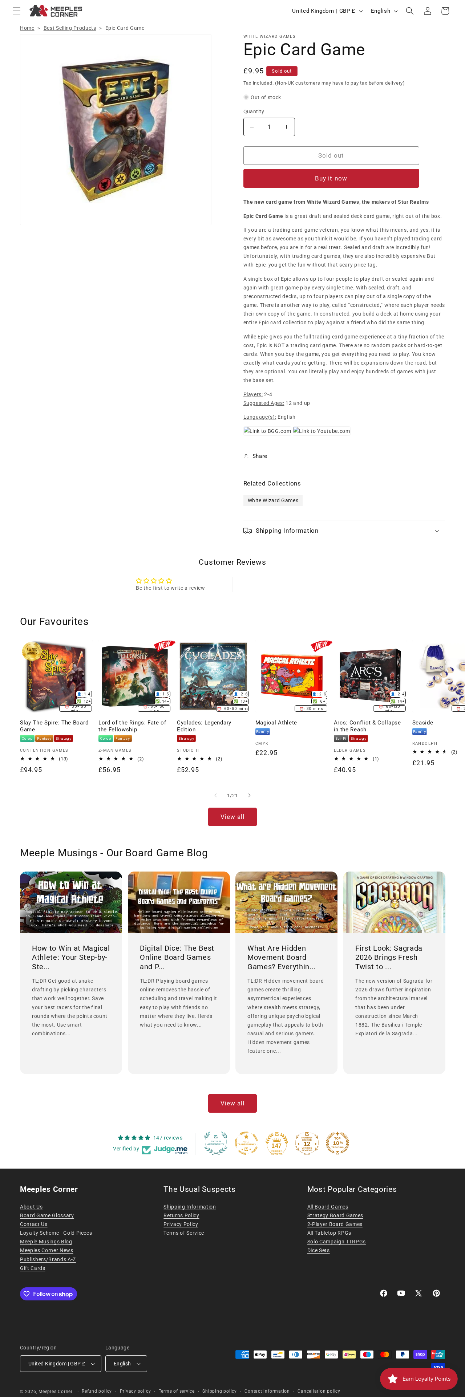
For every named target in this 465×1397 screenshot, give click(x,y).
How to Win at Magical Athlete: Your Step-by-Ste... (71, 957)
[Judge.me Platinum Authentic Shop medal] (215, 1143)
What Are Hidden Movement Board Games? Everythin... (281, 957)
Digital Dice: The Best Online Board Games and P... (177, 957)
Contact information (267, 1391)
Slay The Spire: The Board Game (54, 726)
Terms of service (177, 1391)
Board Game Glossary (47, 1215)
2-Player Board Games (335, 1224)
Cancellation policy (319, 1391)
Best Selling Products (70, 28)
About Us (31, 1207)
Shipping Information (189, 1207)
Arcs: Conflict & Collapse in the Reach (367, 726)
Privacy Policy (180, 1224)
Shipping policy (219, 1391)
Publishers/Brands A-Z (48, 1259)
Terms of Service (183, 1233)
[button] (16, 11)
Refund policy (97, 1391)
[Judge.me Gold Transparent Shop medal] (246, 1143)
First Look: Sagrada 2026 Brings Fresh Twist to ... (388, 957)
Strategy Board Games (335, 1215)
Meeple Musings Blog (46, 1241)
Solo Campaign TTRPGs (336, 1241)
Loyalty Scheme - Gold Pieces (56, 1233)
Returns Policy (181, 1215)
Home (27, 28)
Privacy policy (135, 1391)
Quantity (253, 111)
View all (233, 816)
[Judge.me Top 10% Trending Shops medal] (337, 1143)
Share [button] (259, 456)
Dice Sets (318, 1250)
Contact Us (34, 1224)
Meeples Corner (56, 1391)
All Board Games (327, 1207)
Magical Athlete (276, 722)
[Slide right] (249, 796)
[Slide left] (216, 796)
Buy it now (331, 178)
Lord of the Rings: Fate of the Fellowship (132, 726)
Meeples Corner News (46, 1250)
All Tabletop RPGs (329, 1233)
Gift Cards (32, 1268)
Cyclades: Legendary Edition (204, 726)
